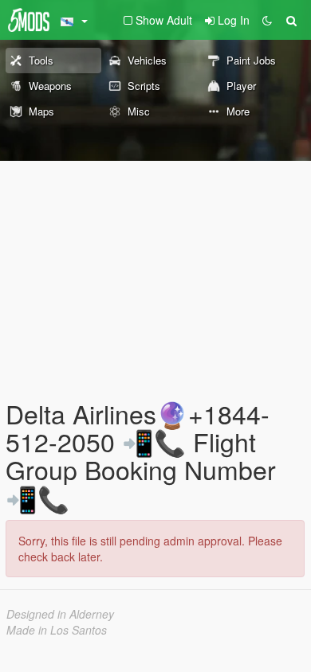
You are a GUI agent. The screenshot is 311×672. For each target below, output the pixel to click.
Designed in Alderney (60, 614)
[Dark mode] (267, 20)
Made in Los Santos (56, 630)
